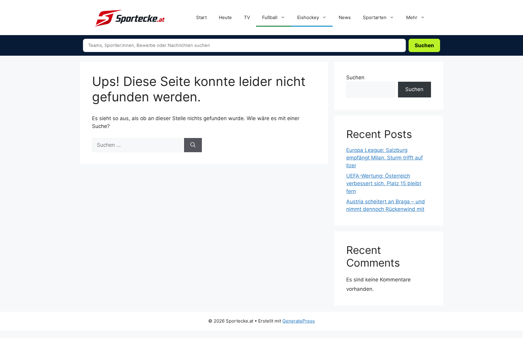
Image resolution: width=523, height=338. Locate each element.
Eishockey (308, 17)
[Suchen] (193, 145)
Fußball (270, 17)
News (345, 17)
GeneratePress (298, 321)
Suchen (424, 45)
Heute (225, 17)
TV (247, 17)
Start (201, 17)
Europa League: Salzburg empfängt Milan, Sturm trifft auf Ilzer (384, 158)
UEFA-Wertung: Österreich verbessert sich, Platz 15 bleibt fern (383, 183)
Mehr (411, 17)
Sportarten (374, 17)
